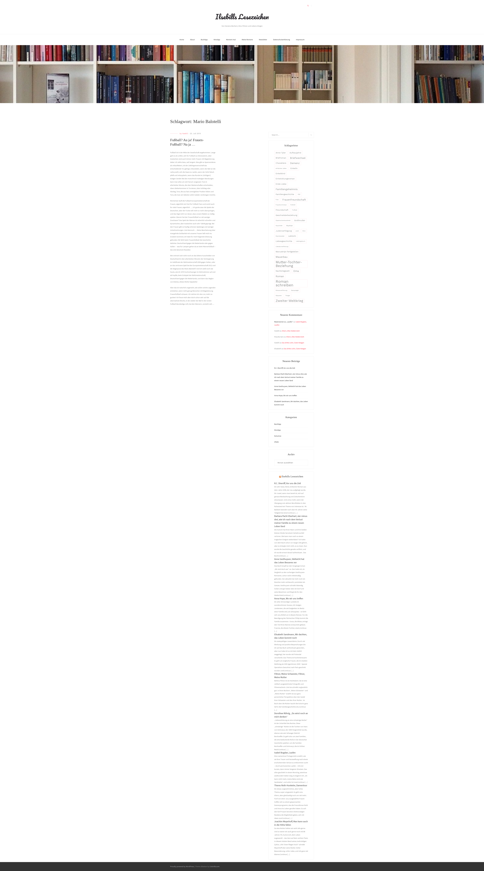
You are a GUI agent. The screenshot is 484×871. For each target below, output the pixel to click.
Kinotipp (217, 39)
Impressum (300, 39)
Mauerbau (282, 256)
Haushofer (279, 225)
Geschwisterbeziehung (286, 215)
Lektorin (292, 236)
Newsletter (263, 39)
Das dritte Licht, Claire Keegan (293, 343)
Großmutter (299, 220)
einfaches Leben (281, 168)
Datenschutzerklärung (281, 39)
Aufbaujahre (295, 153)
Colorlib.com (214, 866)
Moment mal (231, 39)
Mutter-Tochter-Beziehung (289, 264)
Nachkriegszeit (283, 271)
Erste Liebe (281, 184)
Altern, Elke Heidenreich (291, 331)
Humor (289, 225)
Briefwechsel (298, 158)
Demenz (295, 163)
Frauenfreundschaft (294, 199)
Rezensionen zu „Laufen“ (283, 322)
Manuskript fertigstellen (287, 252)
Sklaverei (279, 295)
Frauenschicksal (281, 205)
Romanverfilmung (281, 290)
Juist (297, 231)
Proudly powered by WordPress (182, 866)
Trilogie (287, 295)
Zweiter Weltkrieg (289, 301)
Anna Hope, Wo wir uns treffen (285, 395)
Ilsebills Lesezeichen (242, 16)
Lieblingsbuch (300, 241)
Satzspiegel (295, 290)
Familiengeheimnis (287, 189)
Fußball (294, 210)
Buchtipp (204, 39)
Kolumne (277, 436)
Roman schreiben (284, 283)
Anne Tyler (281, 153)
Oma (296, 271)
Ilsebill (185, 133)
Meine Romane (247, 39)
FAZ (299, 194)
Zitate (276, 442)
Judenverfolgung (284, 231)
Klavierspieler (280, 236)
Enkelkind (280, 173)
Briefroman (281, 158)
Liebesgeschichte (284, 241)
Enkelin (294, 168)
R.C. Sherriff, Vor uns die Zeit (284, 368)
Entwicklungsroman (285, 179)
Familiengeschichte (285, 194)
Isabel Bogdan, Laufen (285, 752)
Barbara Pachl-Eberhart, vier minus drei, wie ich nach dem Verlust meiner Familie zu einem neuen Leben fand (290, 377)
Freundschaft (282, 210)
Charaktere (281, 163)
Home (181, 39)
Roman (280, 276)
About (192, 39)
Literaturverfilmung (282, 246)
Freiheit (292, 205)
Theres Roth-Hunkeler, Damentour (290, 785)
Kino (303, 231)
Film (277, 200)
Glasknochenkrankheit (283, 220)
